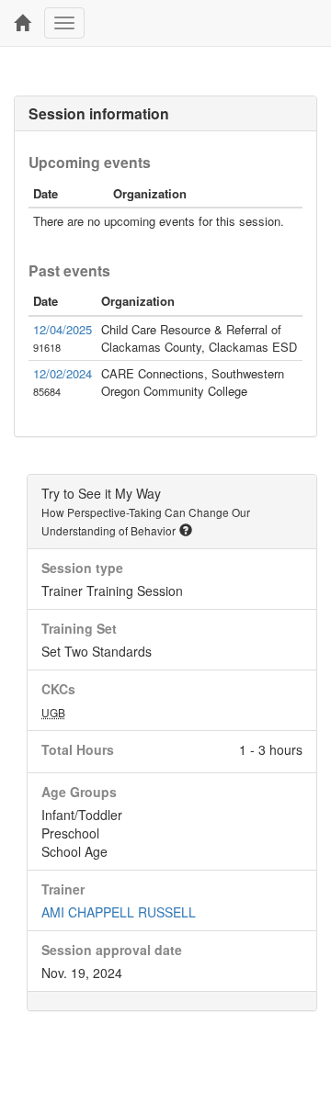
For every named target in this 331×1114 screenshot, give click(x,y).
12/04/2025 (62, 329)
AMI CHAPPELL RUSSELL (118, 912)
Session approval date (111, 949)
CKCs (58, 689)
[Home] (22, 23)
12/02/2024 (62, 373)
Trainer (63, 889)
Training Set (79, 628)
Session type (82, 567)
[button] (185, 529)
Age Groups (79, 791)
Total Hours (77, 749)
